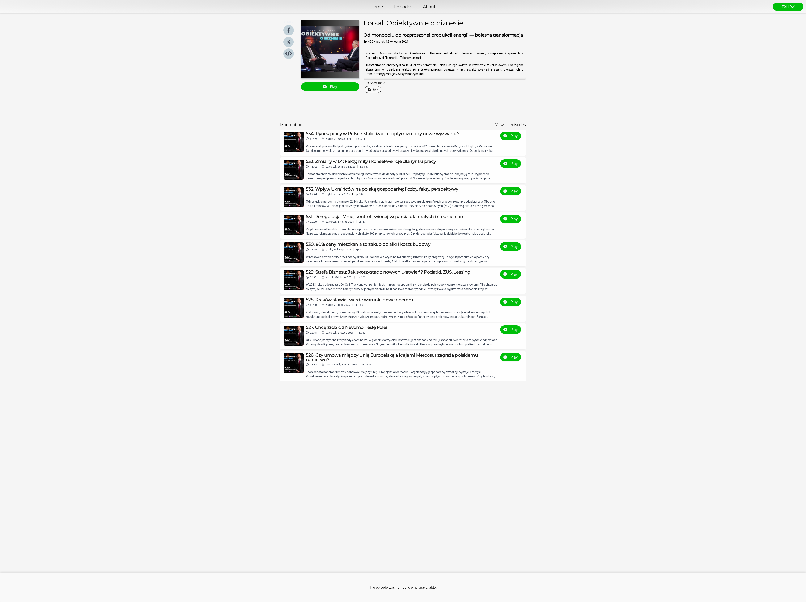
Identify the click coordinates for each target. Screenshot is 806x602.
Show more (377, 83)
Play (333, 86)
